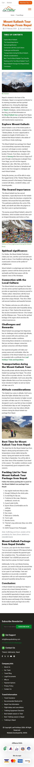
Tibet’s (5, 110)
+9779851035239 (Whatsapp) (12, 643)
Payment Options (9, 683)
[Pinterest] (14, 656)
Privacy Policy (8, 686)
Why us (6, 680)
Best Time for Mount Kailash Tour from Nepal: (17, 58)
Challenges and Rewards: (11, 50)
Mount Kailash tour (11, 115)
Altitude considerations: (11, 55)
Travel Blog (8, 673)
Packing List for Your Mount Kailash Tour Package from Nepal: (17, 61)
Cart (3, 3)
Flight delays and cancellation (14, 707)
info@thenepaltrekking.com (11, 639)
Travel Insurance (9, 698)
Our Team (7, 670)
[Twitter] (5, 656)
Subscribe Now (23, 626)
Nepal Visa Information (11, 704)
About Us (7, 667)
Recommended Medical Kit (13, 701)
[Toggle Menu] (29, 9)
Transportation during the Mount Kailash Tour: (17, 53)
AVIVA (25, 733)
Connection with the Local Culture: (14, 47)
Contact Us (8, 689)
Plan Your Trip (24, 2)
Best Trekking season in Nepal (14, 717)
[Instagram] (8, 656)
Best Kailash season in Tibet (13, 714)
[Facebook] (2, 656)
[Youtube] (11, 656)
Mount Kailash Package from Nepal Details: (16, 63)
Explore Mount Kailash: (10, 39)
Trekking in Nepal (10, 720)
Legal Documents (10, 676)
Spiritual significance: (10, 45)
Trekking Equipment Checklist (14, 711)
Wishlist (9, 3)
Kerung (10, 156)
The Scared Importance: (11, 42)
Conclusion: (7, 66)
